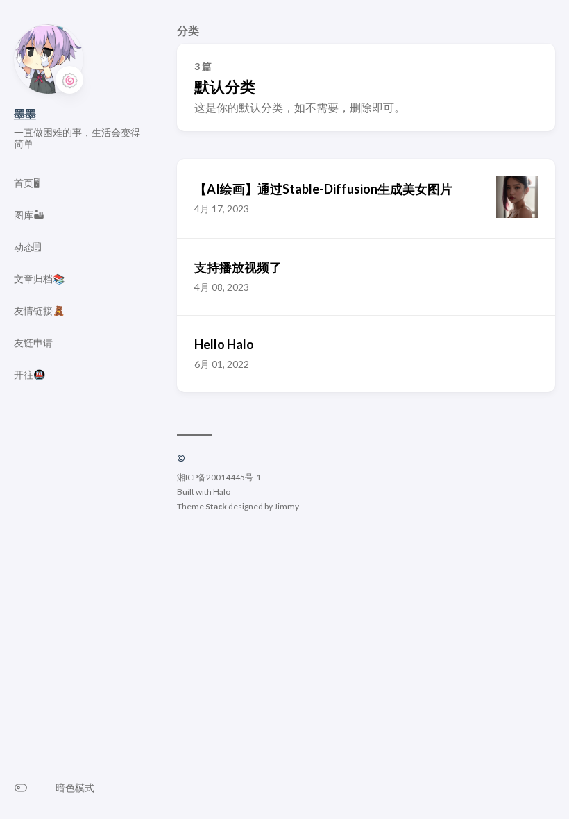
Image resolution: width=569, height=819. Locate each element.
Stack (216, 506)
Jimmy (286, 506)
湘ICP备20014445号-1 (219, 477)
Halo (221, 492)
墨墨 (25, 113)
